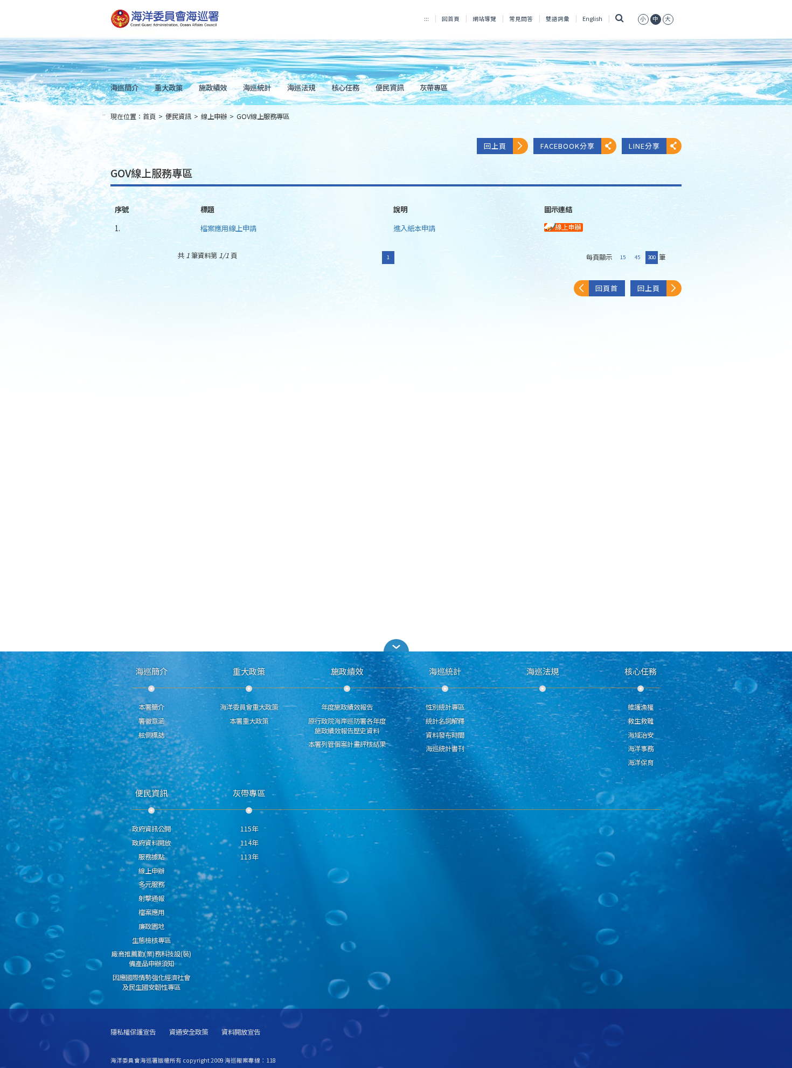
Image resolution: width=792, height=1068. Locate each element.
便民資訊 (390, 87)
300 (652, 257)
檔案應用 (151, 912)
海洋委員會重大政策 (249, 707)
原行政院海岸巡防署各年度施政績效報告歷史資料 (347, 726)
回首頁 (451, 19)
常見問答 (521, 19)
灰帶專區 (434, 87)
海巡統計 (257, 87)
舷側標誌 (151, 735)
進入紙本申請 (414, 228)
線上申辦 (214, 116)
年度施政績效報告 (347, 707)
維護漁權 (641, 707)
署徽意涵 (151, 721)
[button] (643, 19)
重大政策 (169, 87)
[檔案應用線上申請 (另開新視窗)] (563, 226)
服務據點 (151, 857)
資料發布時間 (445, 735)
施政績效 (213, 87)
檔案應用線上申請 (228, 228)
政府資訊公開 (151, 829)
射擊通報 (151, 898)
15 (623, 257)
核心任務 (345, 87)
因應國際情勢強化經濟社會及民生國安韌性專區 (151, 982)
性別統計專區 (445, 707)
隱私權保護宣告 (133, 1032)
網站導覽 (484, 19)
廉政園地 (151, 926)
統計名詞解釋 (445, 721)
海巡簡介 (124, 87)
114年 (249, 843)
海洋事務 (641, 748)
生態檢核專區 (151, 940)
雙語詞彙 (557, 19)
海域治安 (641, 735)
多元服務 (151, 884)
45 (637, 257)
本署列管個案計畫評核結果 (347, 744)
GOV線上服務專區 (263, 116)
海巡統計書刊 (445, 748)
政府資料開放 (151, 843)
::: (426, 19)
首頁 (149, 116)
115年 (249, 829)
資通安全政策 (188, 1032)
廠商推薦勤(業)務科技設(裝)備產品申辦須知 (151, 958)
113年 (249, 857)
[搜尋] (619, 19)
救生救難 (641, 721)
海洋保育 (641, 762)
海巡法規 (301, 87)
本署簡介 (151, 707)
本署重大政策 (249, 721)
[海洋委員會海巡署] (200, 19)
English (592, 19)
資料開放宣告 (240, 1032)
